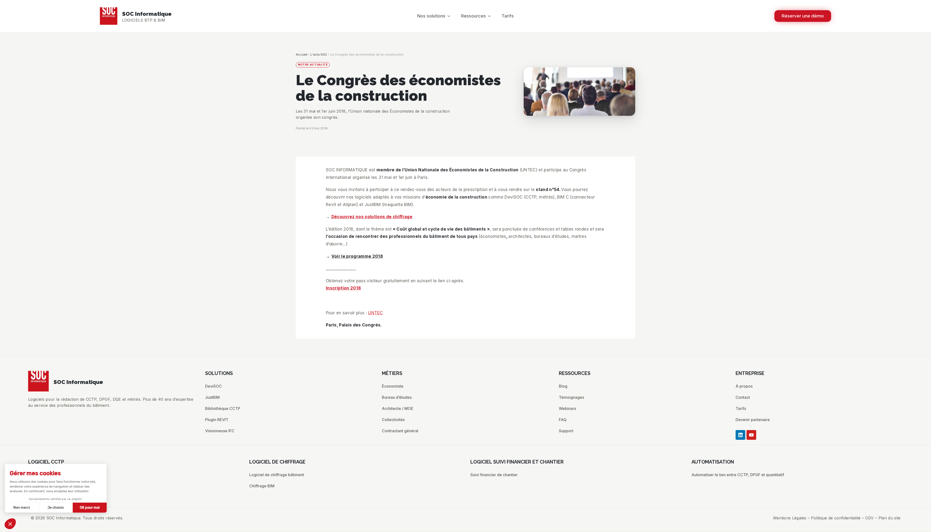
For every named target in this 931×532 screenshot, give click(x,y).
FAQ (563, 419)
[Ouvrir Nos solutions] (449, 16)
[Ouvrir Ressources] (489, 16)
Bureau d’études (397, 397)
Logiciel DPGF (41, 485)
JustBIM (212, 397)
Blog (563, 386)
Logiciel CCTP (41, 474)
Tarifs (741, 408)
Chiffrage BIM (261, 485)
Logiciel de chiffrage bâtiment (276, 474)
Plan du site (889, 517)
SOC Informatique (147, 14)
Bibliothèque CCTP (222, 408)
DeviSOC (213, 386)
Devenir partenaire (753, 419)
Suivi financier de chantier (494, 474)
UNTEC (375, 312)
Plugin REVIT (216, 419)
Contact (743, 397)
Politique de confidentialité (836, 517)
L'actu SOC (318, 54)
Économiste (392, 386)
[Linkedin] (740, 435)
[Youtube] (751, 435)
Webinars (567, 408)
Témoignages (571, 397)
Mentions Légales (789, 517)
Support (566, 430)
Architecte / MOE (397, 408)
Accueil (301, 54)
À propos (744, 386)
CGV (869, 517)
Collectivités (393, 419)
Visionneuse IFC (219, 430)
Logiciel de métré (44, 497)
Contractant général (400, 430)
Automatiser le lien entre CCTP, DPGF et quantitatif (737, 474)
